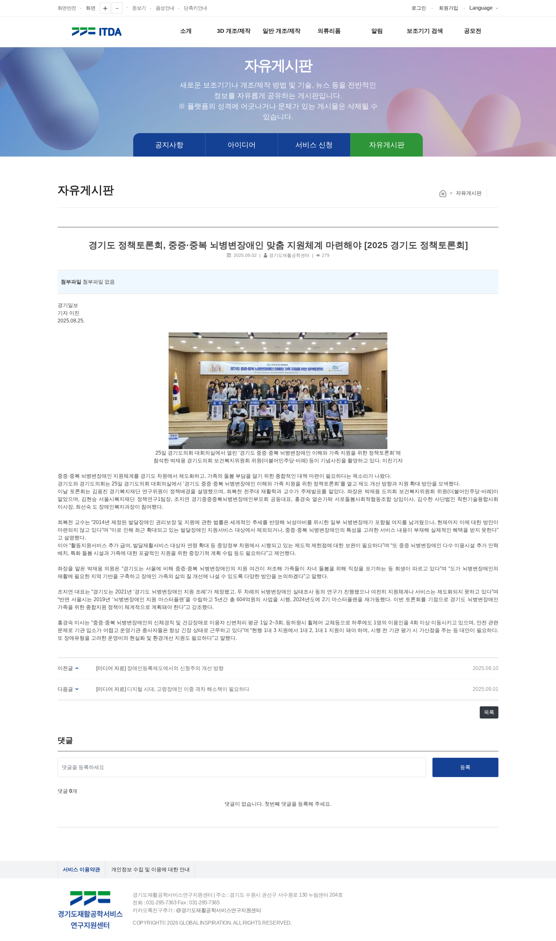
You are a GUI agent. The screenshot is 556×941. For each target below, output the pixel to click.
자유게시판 (386, 145)
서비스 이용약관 (81, 869)
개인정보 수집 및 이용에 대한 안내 (150, 869)
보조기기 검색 (425, 31)
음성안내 (165, 8)
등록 (465, 767)
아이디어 (241, 145)
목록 (489, 712)
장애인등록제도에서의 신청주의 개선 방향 (175, 668)
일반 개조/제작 (282, 31)
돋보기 (139, 8)
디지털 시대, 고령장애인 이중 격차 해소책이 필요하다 (188, 689)
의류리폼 (329, 31)
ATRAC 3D (97, 32)
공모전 (472, 31)
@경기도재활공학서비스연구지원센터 (218, 910)
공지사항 (169, 145)
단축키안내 (195, 8)
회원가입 (448, 8)
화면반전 (67, 8)
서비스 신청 (314, 145)
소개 (186, 31)
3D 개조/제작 (234, 31)
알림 (377, 31)
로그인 (419, 8)
